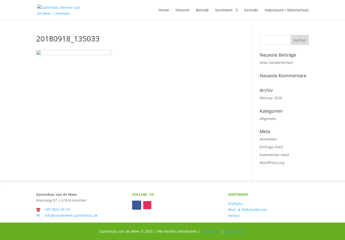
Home (164, 10)
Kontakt (251, 10)
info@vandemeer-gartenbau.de (71, 215)
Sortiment (224, 10)
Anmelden (268, 139)
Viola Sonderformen (276, 62)
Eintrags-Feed (271, 147)
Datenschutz (235, 231)
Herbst (233, 215)
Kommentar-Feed (274, 154)
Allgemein (268, 118)
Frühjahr (235, 203)
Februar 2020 (271, 97)
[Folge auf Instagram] (147, 205)
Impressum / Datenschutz (287, 10)
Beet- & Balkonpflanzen (247, 209)
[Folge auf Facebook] (136, 205)
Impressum (210, 231)
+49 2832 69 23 (57, 209)
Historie (182, 10)
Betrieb (202, 10)
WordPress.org (272, 162)
